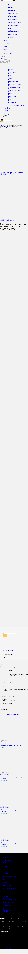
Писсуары (10, 7)
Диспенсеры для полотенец (9, 899)
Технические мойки (13, 13)
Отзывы (22, 42)
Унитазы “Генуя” (12, 9)
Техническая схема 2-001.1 (10, 712)
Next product (3, 174)
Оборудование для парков (14, 22)
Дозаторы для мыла (13, 25)
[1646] (5, 635)
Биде (9, 12)
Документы (5, 48)
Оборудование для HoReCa (14, 21)
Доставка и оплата (7, 45)
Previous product (4, 127)
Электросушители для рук (9, 895)
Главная (2, 125)
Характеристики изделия (6, 664)
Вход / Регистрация (7, 53)
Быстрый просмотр (4, 743)
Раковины (10, 6)
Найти (14, 0)
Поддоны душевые (12, 10)
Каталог (5, 3)
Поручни (10, 30)
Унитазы (10, 4)
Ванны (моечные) (12, 16)
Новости (6, 113)
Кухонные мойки (12, 39)
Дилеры (5, 46)
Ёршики (5, 907)
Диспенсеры (11, 28)
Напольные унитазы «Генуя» (9, 876)
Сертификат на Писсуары (13, 714)
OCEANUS (9, 948)
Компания (5, 40)
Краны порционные (13, 33)
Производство (16, 42)
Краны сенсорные (12, 34)
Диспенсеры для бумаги (14, 27)
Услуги (7, 43)
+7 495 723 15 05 (14, 919)
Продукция (5, 856)
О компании (9, 42)
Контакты (7, 51)
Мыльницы (10, 37)
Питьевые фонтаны (13, 18)
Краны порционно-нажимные (10, 904)
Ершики (10, 36)
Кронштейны (6, 911)
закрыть (2, 58)
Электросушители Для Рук (14, 24)
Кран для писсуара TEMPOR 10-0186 (11, 745)
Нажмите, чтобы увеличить (6, 626)
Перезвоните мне (9, 649)
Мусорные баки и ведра (14, 31)
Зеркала (10, 15)
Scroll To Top (3, 951)
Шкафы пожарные (12, 19)
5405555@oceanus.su (9, 937)
